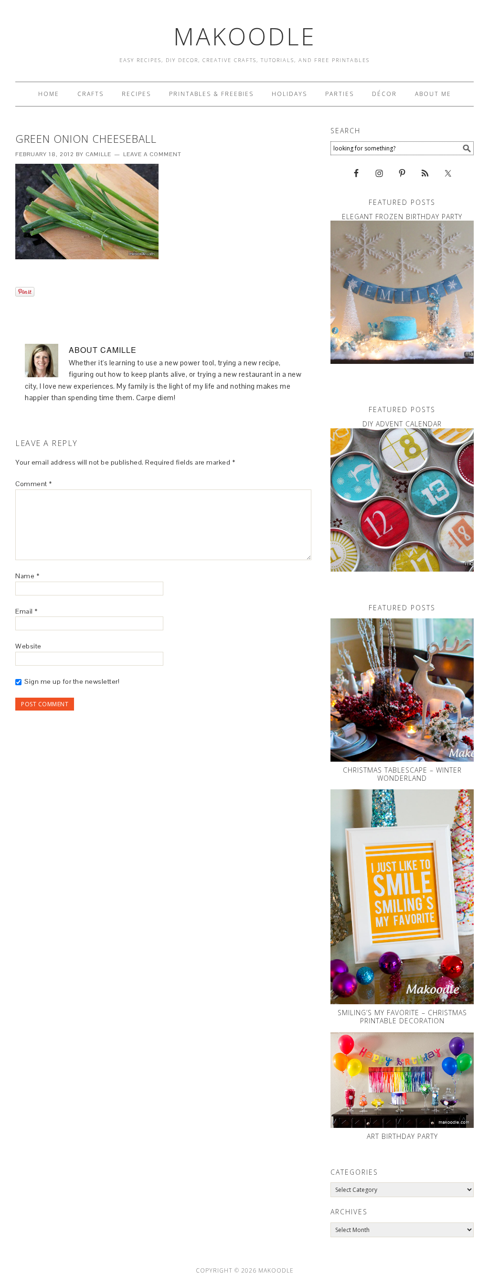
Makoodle (244, 36)
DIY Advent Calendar (402, 423)
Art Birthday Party (402, 1136)
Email (26, 611)
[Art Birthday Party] (402, 1080)
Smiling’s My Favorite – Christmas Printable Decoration (402, 1016)
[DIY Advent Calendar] (402, 500)
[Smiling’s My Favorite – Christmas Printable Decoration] (402, 896)
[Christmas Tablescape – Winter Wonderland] (402, 690)
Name (27, 576)
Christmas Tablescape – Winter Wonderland (402, 774)
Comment (33, 483)
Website (28, 646)
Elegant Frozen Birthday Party (402, 216)
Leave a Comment (152, 154)
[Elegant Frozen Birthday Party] (402, 292)
